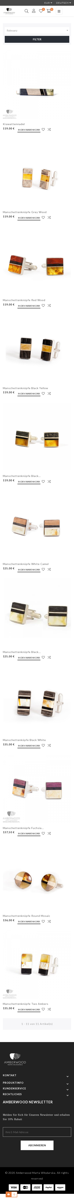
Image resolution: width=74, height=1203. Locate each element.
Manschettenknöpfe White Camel (26, 564)
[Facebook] (33, 1156)
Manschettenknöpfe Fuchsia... (23, 828)
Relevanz (38, 30)
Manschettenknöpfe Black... (22, 475)
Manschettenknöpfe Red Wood (24, 300)
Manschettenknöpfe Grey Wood (25, 212)
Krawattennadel (14, 124)
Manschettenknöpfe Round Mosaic (26, 915)
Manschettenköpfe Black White (24, 740)
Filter (37, 39)
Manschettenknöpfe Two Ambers (25, 1003)
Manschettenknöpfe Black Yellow (25, 388)
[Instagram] (40, 1156)
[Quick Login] (32, 11)
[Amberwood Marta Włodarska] (15, 1061)
